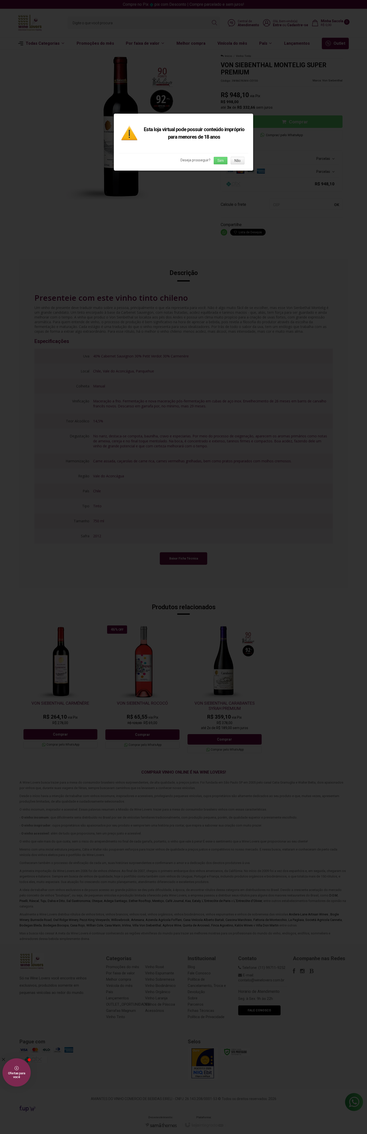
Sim (220, 161)
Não (237, 161)
